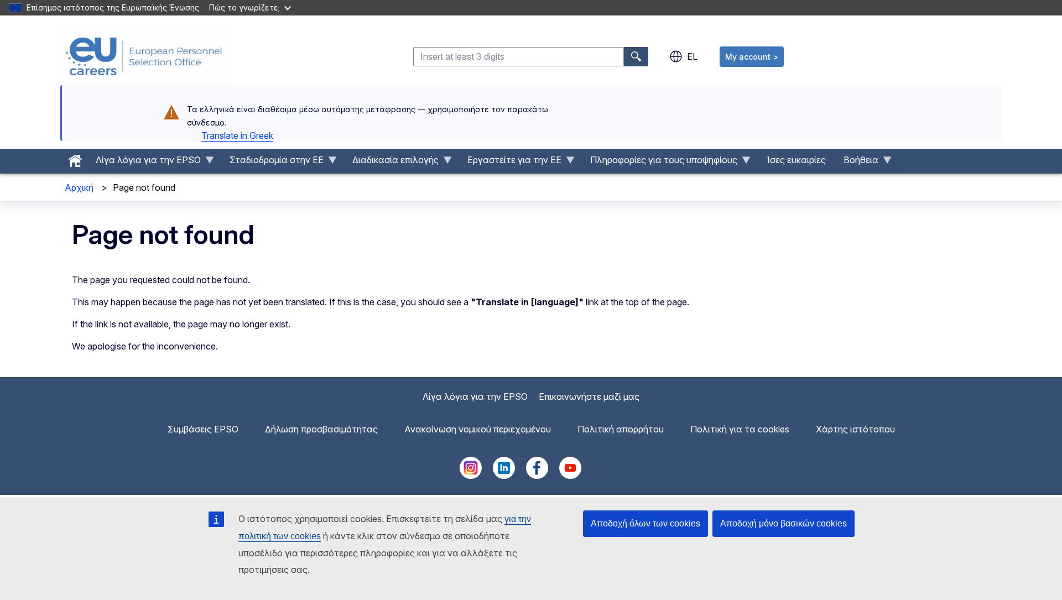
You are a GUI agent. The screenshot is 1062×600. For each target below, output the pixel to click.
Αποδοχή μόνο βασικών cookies (783, 523)
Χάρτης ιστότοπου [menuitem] (855, 429)
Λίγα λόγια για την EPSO (475, 396)
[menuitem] (75, 158)
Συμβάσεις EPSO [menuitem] (203, 429)
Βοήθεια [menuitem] (856, 162)
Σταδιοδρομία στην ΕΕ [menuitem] (272, 162)
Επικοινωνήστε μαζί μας (589, 396)
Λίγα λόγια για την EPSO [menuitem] (144, 162)
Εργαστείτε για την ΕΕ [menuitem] (510, 162)
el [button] (692, 56)
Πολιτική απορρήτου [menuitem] (620, 429)
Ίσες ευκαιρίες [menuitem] (796, 159)
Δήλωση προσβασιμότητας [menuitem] (321, 429)
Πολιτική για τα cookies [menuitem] (739, 429)
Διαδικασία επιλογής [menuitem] (391, 162)
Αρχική (79, 187)
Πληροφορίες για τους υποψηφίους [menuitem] (659, 162)
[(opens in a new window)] (471, 475)
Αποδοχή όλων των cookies (645, 523)
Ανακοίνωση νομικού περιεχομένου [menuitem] (477, 429)
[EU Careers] (143, 56)
